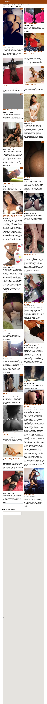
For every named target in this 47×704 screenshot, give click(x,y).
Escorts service (6, 4)
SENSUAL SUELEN (30, 84)
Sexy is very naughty (30, 23)
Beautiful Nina (28, 178)
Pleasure (5, 356)
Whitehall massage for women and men (33, 303)
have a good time (8, 492)
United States (13, 4)
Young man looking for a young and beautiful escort (12, 215)
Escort (26, 212)
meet (4, 330)
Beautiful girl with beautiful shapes (32, 405)
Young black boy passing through (10, 110)
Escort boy (6, 183)
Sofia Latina (28, 382)
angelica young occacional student (11, 433)
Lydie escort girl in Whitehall (11, 458)
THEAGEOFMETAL (6, 1)
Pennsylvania (21, 4)
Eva (4, 45)
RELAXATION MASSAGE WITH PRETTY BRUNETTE (33, 52)
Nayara (5, 85)
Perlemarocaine (8, 265)
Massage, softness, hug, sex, (33, 344)
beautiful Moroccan (30, 254)
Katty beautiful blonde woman (12, 148)
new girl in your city (30, 121)
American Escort (29, 494)
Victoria (5, 393)
